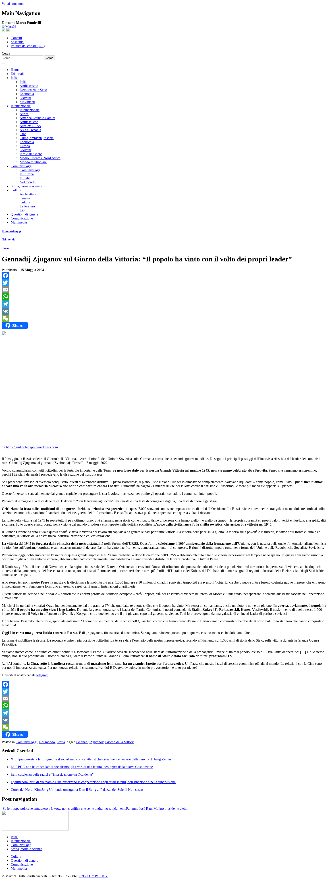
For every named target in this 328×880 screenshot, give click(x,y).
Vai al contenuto (13, 4)
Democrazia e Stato (33, 90)
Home (15, 70)
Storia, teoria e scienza (26, 186)
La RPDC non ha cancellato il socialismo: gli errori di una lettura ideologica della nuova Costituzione (82, 767)
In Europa (27, 174)
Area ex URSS (30, 126)
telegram (42, 675)
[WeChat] (164, 318)
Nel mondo (27, 182)
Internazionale (21, 106)
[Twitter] (164, 282)
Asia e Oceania (30, 130)
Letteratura (27, 206)
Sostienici (17, 42)
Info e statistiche (31, 154)
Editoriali (17, 74)
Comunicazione (22, 218)
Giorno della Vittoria (119, 742)
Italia (14, 78)
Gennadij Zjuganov (90, 742)
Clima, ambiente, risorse (37, 138)
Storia (6, 248)
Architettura (28, 194)
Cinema (25, 198)
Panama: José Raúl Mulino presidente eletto (157, 808)
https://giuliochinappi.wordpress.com (32, 447)
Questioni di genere (24, 214)
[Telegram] (164, 304)
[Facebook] (164, 275)
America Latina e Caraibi (37, 118)
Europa (25, 146)
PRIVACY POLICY (93, 876)
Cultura (16, 190)
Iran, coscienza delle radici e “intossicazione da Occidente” (52, 774)
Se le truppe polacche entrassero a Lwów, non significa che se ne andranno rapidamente (64, 808)
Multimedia (19, 222)
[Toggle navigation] (3, 63)
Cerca (6, 53)
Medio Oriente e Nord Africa (40, 158)
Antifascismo (29, 86)
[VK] (164, 311)
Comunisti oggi (21, 166)
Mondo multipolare (33, 162)
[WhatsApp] (164, 296)
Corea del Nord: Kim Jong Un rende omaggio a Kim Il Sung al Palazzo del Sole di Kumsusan (77, 789)
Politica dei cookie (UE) (28, 46)
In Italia (25, 178)
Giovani (25, 98)
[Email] (164, 289)
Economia (27, 94)
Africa (24, 114)
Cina (23, 134)
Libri (23, 210)
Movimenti (27, 102)
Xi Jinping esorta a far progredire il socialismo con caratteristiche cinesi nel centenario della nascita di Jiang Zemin (91, 759)
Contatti (16, 38)
